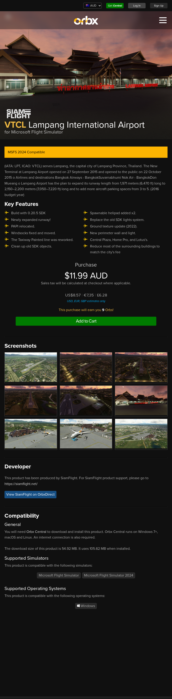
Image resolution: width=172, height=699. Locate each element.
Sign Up (158, 5)
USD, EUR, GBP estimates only (86, 301)
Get (115, 5)
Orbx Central (36, 532)
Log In (137, 5)
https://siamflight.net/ (21, 484)
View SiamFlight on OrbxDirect (30, 494)
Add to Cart (86, 321)
